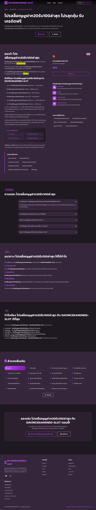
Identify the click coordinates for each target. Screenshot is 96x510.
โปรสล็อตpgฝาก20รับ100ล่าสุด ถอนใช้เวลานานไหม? (34, 226)
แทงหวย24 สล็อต (8, 490)
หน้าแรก (6, 9)
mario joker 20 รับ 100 (13, 162)
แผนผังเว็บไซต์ (69, 507)
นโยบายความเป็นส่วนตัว (78, 507)
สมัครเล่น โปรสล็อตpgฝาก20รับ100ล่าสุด (41, 434)
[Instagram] (10, 476)
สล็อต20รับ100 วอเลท (33, 134)
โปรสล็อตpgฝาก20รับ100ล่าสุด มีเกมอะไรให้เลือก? (33, 214)
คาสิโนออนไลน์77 (8, 493)
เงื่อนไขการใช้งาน (88, 507)
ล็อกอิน (56, 34)
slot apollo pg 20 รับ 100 (71, 126)
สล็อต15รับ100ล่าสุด (24, 158)
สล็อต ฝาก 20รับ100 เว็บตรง (60, 122)
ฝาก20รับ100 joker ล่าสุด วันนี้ (79, 118)
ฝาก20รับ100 (13, 9)
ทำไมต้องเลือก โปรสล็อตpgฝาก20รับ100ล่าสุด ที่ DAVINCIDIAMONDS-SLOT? (40, 201)
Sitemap (49, 395)
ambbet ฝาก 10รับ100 (27, 166)
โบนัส (54, 3)
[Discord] (6, 476)
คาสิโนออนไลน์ (71, 466)
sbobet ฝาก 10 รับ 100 (10, 496)
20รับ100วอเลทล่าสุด (33, 138)
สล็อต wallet (34, 169)
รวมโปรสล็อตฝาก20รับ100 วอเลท (61, 118)
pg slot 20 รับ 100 (58, 126)
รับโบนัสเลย (71, 74)
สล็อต (19, 107)
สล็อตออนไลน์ (7, 485)
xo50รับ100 (12, 134)
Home (49, 3)
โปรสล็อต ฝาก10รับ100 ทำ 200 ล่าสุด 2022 (18, 169)
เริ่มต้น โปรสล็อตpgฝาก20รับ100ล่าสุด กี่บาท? (32, 220)
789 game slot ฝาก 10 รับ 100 (29, 162)
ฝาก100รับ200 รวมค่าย (13, 166)
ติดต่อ (43, 469)
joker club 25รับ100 (13, 138)
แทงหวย (70, 474)
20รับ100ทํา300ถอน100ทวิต (76, 122)
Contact (60, 3)
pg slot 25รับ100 (12, 158)
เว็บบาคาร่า (7, 499)
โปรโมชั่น (44, 466)
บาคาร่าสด (71, 472)
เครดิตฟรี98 (7, 487)
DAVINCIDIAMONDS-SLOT (19, 2)
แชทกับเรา (65, 434)
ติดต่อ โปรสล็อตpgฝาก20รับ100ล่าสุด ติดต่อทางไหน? (33, 232)
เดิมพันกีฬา (71, 463)
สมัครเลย (42, 34)
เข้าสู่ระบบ (80, 3)
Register (88, 3)
